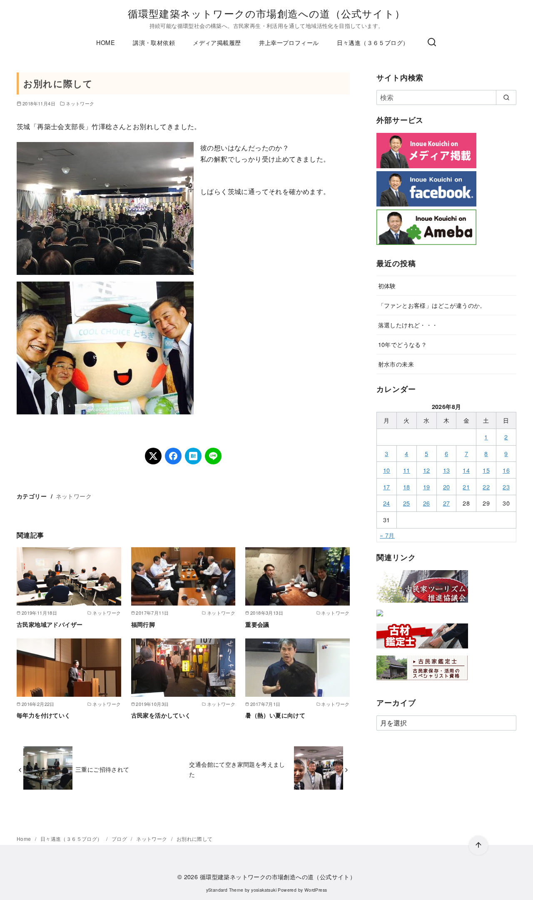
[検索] (432, 42)
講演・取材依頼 (154, 42)
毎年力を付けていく (44, 715)
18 (406, 486)
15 (486, 470)
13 (446, 470)
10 (386, 470)
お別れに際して (195, 838)
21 (466, 486)
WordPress (315, 890)
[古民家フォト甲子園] (379, 618)
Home (24, 838)
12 (426, 470)
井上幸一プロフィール (289, 42)
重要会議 (257, 624)
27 (446, 503)
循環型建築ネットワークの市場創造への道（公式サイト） (266, 13)
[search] (506, 97)
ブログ (120, 838)
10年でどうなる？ (402, 344)
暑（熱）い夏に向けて (275, 715)
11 (406, 470)
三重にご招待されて (102, 769)
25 (406, 503)
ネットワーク (80, 103)
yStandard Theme (225, 890)
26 (426, 503)
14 (466, 470)
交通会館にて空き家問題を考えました (237, 769)
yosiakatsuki (263, 890)
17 (386, 486)
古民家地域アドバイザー (49, 624)
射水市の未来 (396, 363)
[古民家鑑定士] (422, 682)
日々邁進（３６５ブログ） (373, 42)
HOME (105, 42)
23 (506, 486)
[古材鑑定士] (422, 650)
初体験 (387, 285)
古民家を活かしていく (161, 715)
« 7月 (387, 535)
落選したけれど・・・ (408, 324)
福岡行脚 (143, 624)
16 (506, 470)
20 (446, 486)
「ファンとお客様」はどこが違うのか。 (432, 305)
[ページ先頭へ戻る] (478, 845)
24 (386, 503)
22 (486, 486)
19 (426, 486)
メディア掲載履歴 (217, 42)
